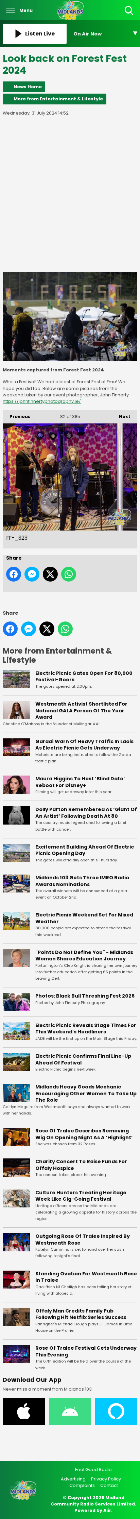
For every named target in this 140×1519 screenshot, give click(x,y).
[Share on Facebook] (13, 574)
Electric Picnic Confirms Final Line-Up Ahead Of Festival (83, 1059)
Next (121, 416)
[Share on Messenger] (31, 574)
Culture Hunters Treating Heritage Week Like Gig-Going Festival (80, 1196)
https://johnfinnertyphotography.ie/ (42, 401)
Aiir (107, 1510)
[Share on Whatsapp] (68, 574)
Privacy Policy (106, 1479)
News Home (28, 86)
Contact (109, 1485)
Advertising (73, 1479)
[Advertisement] (70, 197)
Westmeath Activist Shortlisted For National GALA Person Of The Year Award (81, 710)
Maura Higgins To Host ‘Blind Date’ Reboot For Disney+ (80, 782)
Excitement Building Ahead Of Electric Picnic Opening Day (84, 850)
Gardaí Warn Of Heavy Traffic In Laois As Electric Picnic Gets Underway (84, 745)
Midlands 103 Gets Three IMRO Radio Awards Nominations (82, 881)
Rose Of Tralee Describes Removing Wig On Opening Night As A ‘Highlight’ (84, 1134)
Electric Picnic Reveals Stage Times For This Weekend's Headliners (85, 1028)
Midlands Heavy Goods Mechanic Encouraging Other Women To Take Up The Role (86, 1093)
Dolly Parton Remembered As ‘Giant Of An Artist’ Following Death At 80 (86, 812)
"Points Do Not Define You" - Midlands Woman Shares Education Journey (84, 955)
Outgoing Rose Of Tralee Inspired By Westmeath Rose (82, 1239)
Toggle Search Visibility (129, 15)
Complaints (82, 1485)
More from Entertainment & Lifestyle (58, 99)
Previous (17, 416)
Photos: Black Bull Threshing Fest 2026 (85, 996)
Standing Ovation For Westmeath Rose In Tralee (86, 1277)
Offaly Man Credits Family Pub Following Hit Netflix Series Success (80, 1314)
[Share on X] (50, 574)
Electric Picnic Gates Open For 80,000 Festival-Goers (84, 676)
